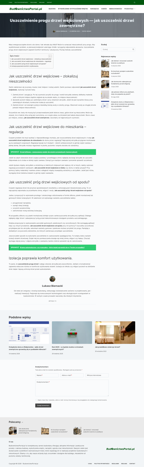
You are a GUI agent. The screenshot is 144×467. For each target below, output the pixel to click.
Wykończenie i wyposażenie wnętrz (73, 9)
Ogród (104, 9)
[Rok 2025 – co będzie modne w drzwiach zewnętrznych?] (72, 332)
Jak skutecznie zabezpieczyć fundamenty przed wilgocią (28, 431)
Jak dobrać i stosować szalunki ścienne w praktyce (93, 431)
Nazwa (39, 375)
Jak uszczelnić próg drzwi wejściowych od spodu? (28, 64)
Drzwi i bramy (86, 31)
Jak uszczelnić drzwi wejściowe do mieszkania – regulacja (31, 61)
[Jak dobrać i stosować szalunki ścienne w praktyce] (105, 63)
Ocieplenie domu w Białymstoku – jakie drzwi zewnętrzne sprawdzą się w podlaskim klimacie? (122, 104)
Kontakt (49, 2)
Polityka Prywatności (21, 2)
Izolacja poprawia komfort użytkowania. (25, 66)
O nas (10, 2)
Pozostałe (128, 9)
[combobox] (116, 49)
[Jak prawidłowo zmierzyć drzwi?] (115, 332)
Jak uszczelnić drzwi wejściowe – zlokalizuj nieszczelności (31, 59)
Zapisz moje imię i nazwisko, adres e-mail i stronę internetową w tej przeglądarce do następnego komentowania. (72, 400)
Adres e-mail (67, 375)
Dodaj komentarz (43, 382)
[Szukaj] (134, 2)
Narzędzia (94, 9)
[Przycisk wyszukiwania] (133, 49)
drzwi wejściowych (56, 182)
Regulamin (33, 2)
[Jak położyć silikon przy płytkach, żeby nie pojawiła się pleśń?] (105, 95)
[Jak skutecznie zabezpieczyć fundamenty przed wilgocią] (105, 84)
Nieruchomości (115, 9)
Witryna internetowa (94, 375)
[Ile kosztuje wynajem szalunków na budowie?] (105, 74)
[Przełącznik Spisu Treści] (49, 56)
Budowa (52, 9)
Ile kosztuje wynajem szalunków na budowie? (59, 431)
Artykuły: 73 (52, 301)
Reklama (41, 2)
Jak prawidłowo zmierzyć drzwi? (107, 347)
